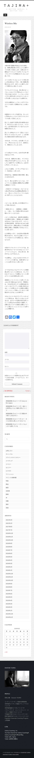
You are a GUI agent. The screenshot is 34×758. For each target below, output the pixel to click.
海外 (7, 504)
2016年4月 (9, 560)
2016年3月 (9, 563)
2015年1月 (9, 610)
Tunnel (27, 391)
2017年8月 (9, 526)
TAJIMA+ (17, 6)
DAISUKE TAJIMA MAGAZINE (11, 754)
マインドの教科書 (11, 477)
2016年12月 (9, 533)
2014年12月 (9, 614)
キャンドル (9, 454)
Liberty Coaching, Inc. (11, 730)
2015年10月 (9, 580)
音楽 (7, 507)
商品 (7, 484)
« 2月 (6, 652)
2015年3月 (9, 604)
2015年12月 (9, 573)
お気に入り (9, 450)
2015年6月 (9, 594)
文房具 (8, 491)
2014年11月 (9, 617)
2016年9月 (9, 543)
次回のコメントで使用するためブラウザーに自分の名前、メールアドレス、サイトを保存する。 (17, 377)
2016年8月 (9, 547)
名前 (6, 352)
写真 (7, 481)
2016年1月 (9, 570)
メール (7, 359)
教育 (7, 487)
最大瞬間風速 (8, 391)
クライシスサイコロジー (13, 457)
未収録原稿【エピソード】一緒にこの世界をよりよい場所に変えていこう (16, 408)
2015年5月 (9, 597)
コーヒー (8, 464)
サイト (7, 366)
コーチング (9, 460)
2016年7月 (9, 550)
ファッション (10, 474)
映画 (7, 494)
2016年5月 (9, 557)
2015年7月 (9, 590)
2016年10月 (9, 540)
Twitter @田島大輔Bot (11, 739)
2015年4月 (9, 600)
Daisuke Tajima (26, 752)
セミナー (8, 467)
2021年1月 (9, 523)
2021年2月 (9, 520)
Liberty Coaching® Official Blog (14, 735)
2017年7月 (9, 530)
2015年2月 (9, 607)
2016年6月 (9, 553)
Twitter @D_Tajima (10, 737)
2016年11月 (9, 536)
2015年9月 (9, 583)
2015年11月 (9, 577)
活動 (7, 501)
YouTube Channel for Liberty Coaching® (17, 732)
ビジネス (8, 471)
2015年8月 (9, 587)
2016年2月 (9, 567)
